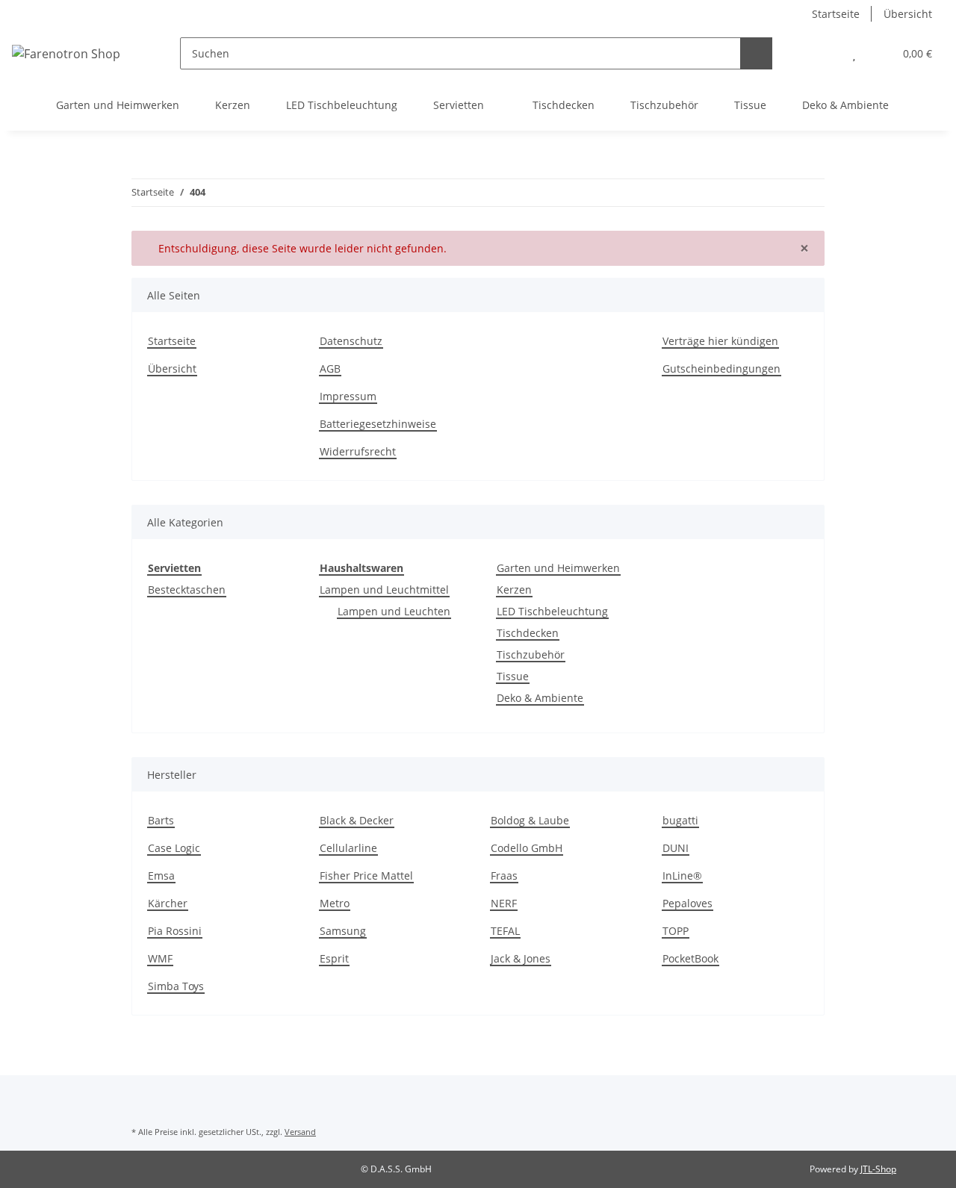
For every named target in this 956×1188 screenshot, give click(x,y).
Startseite (836, 14)
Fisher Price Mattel (366, 875)
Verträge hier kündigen (720, 341)
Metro (335, 903)
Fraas (504, 875)
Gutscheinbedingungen (721, 368)
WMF (160, 958)
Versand (300, 1131)
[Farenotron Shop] (66, 53)
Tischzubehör (531, 654)
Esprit (334, 958)
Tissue (513, 676)
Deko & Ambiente (540, 698)
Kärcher (167, 903)
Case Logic (174, 848)
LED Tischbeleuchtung (552, 611)
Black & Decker (357, 820)
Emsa (161, 875)
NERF (504, 903)
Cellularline (348, 848)
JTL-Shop (878, 1169)
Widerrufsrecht (358, 451)
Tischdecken (528, 633)
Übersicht (908, 14)
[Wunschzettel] (854, 53)
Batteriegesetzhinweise (378, 424)
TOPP (675, 931)
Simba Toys (176, 986)
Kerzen (514, 589)
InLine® (682, 875)
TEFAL (505, 931)
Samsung (343, 931)
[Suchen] (756, 53)
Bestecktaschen (187, 589)
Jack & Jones (520, 958)
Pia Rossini (175, 931)
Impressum (348, 396)
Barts (161, 820)
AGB (330, 368)
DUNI (675, 848)
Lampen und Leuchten (394, 611)
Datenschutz (351, 341)
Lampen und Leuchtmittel (384, 589)
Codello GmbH (526, 848)
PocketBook (690, 958)
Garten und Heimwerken (558, 568)
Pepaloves (687, 903)
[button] (824, 53)
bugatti (680, 820)
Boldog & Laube (530, 820)
